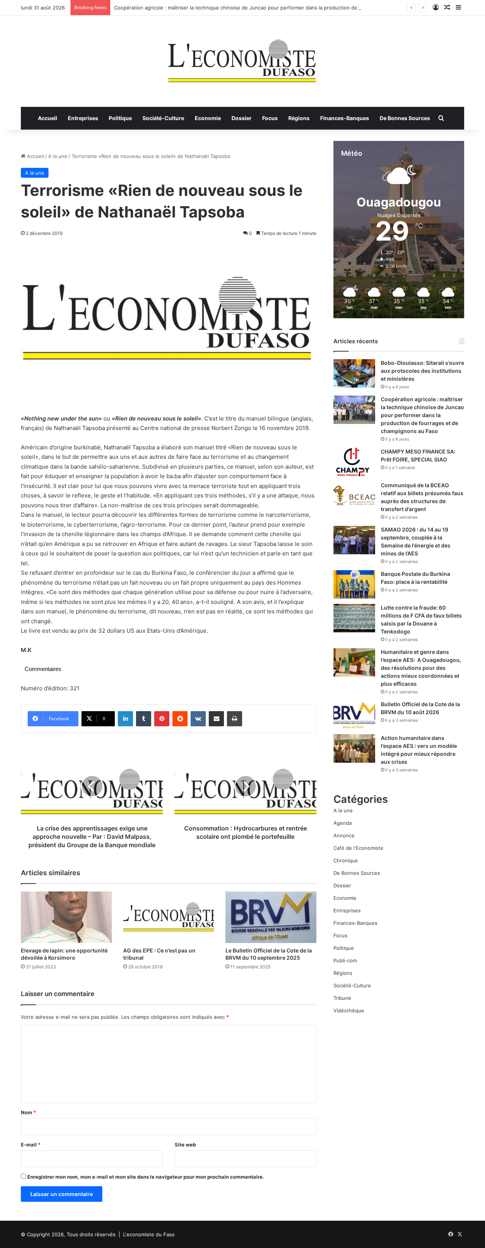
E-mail (31, 1145)
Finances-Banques (344, 118)
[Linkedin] (125, 718)
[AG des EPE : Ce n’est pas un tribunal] (168, 917)
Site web (185, 1145)
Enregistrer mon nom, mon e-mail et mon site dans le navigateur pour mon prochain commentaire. (145, 1177)
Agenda (342, 823)
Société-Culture (163, 118)
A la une (57, 156)
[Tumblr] (143, 718)
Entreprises (83, 118)
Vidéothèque (348, 1010)
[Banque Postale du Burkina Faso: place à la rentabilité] (354, 584)
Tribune (342, 998)
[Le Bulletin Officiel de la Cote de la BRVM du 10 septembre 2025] (270, 917)
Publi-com (345, 960)
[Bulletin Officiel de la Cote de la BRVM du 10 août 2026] (354, 715)
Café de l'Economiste (358, 848)
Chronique (345, 860)
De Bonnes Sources (405, 118)
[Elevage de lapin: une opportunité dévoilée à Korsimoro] (66, 917)
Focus (270, 118)
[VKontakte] (198, 718)
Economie (208, 118)
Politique (120, 118)
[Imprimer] (234, 718)
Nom (28, 1112)
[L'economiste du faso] (242, 57)
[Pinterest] (161, 718)
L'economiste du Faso (149, 1234)
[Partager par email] (216, 718)
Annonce (344, 835)
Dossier (242, 118)
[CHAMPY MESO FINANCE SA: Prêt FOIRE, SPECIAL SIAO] (354, 462)
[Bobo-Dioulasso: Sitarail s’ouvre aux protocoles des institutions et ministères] (354, 373)
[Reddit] (180, 718)
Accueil (47, 118)
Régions (299, 118)
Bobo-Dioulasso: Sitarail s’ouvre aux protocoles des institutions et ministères (422, 371)
